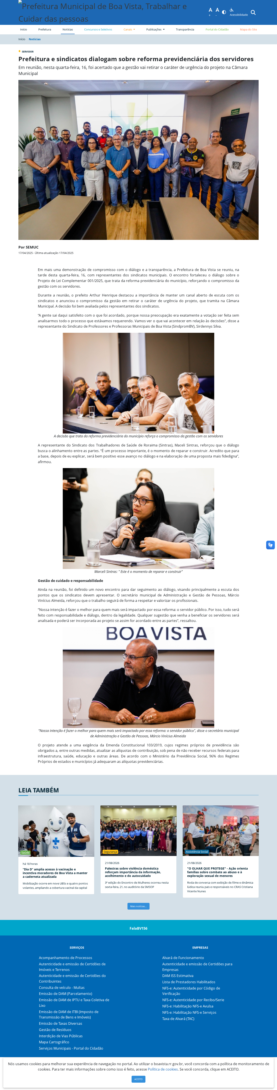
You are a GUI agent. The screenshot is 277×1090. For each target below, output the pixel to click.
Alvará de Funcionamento (183, 957)
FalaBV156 (138, 928)
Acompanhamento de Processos (65, 957)
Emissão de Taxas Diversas (60, 1023)
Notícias (68, 29)
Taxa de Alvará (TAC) (178, 1018)
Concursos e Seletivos (98, 29)
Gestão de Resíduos (55, 1029)
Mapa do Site (248, 29)
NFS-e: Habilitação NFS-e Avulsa (187, 1006)
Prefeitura (45, 29)
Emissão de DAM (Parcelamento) (65, 993)
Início (23, 29)
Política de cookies (163, 1069)
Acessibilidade (239, 15)
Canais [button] (128, 29)
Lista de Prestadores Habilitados (188, 982)
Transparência (185, 29)
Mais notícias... (138, 906)
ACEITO (138, 1079)
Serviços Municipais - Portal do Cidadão (71, 1048)
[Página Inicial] (113, 12)
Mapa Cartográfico (54, 1042)
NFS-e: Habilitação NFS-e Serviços (189, 1012)
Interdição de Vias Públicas (61, 1036)
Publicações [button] (154, 29)
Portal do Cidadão (217, 29)
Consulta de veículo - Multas (62, 987)
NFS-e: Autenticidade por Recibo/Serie (193, 1000)
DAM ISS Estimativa (177, 975)
